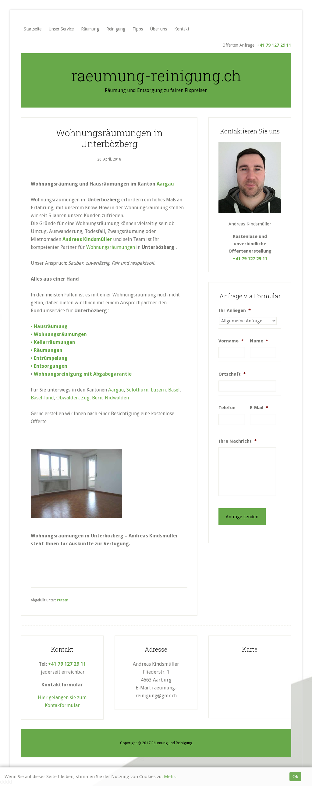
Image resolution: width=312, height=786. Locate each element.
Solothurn (137, 390)
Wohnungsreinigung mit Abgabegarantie (83, 374)
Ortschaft (232, 374)
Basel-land (42, 398)
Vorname (230, 341)
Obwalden (67, 398)
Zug (85, 398)
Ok (295, 776)
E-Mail (259, 407)
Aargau (165, 184)
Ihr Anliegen (234, 310)
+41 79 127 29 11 (274, 45)
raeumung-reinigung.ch (156, 76)
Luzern (158, 390)
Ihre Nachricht (237, 441)
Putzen (62, 600)
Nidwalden (117, 398)
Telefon (227, 407)
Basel (174, 390)
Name (259, 341)
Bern (97, 398)
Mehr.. (171, 776)
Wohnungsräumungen (110, 247)
